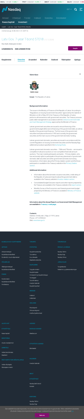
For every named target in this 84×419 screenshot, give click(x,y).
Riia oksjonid (33, 307)
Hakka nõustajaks (7, 364)
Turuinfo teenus (34, 280)
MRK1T (43, 2)
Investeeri (22, 22)
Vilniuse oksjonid (34, 310)
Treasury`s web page (48, 204)
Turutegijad (33, 278)
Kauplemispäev (34, 272)
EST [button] (68, 9)
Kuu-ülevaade (33, 257)
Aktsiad (5, 18)
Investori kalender (34, 283)
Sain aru (42, 415)
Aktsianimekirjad (6, 252)
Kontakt (32, 386)
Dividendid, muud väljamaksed (10, 257)
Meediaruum (33, 333)
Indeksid (37, 18)
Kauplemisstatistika (35, 252)
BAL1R (66, 2)
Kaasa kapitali (8, 22)
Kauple (75, 48)
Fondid (27, 18)
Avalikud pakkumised (36, 313)
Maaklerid (4, 355)
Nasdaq (13, 9)
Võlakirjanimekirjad (7, 267)
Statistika (48, 18)
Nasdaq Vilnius (62, 257)
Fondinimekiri (6, 279)
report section (76, 185)
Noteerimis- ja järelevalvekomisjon (67, 269)
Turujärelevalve (62, 267)
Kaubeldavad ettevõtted (8, 254)
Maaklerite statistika (35, 260)
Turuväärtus (33, 254)
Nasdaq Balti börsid (35, 383)
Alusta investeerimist (8, 343)
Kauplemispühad (34, 286)
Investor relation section (66, 179)
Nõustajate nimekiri (7, 367)
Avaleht (4, 27)
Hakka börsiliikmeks (7, 352)
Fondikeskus (5, 284)
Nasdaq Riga (61, 254)
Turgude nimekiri (34, 269)
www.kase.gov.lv (39, 220)
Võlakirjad (16, 18)
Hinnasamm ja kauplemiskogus (39, 275)
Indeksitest (33, 298)
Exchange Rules (60, 145)
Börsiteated (61, 18)
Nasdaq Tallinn (62, 252)
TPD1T (21, 2)
